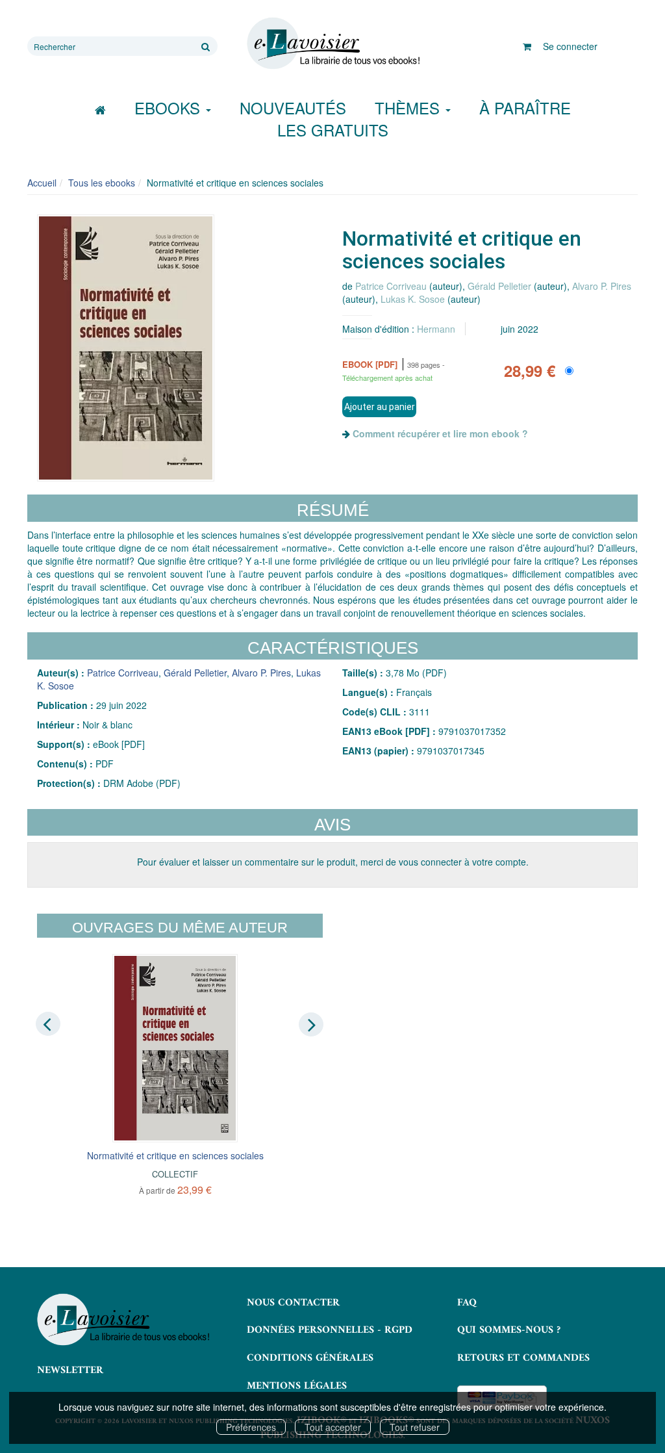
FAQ (467, 1303)
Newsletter (70, 1370)
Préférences (251, 1427)
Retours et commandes (523, 1358)
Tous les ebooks (101, 182)
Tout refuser (415, 1427)
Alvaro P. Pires (601, 285)
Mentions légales (297, 1386)
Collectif (175, 1174)
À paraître (525, 107)
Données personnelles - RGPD (329, 1330)
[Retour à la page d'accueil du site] (332, 43)
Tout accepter (333, 1427)
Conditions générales (310, 1358)
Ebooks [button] (169, 107)
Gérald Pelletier (499, 285)
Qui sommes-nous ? (508, 1330)
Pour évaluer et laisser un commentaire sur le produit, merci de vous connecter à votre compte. (333, 861)
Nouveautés (293, 107)
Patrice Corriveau (391, 285)
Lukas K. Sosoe (413, 298)
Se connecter (570, 46)
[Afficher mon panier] (527, 46)
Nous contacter (293, 1303)
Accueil (41, 182)
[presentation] (48, 1023)
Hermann (436, 328)
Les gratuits (332, 129)
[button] (125, 348)
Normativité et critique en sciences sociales (175, 1155)
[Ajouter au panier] (379, 406)
